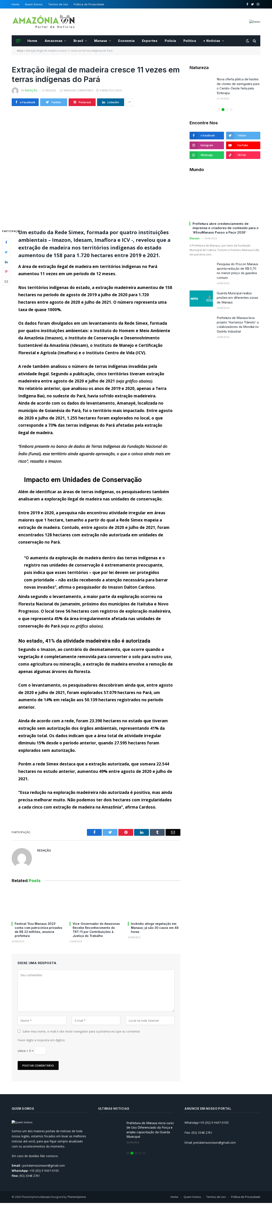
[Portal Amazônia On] (43, 22)
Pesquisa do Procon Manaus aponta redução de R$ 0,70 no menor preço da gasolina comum (237, 271)
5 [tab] (144, 1153)
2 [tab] (223, 109)
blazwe (45, 1197)
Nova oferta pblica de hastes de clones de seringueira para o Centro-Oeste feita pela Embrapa (238, 86)
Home (15, 4)
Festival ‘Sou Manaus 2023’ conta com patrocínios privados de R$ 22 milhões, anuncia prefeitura (38, 930)
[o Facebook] (6, 242)
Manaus (100, 41)
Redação (31, 90)
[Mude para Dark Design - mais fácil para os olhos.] (247, 41)
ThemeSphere (76, 1197)
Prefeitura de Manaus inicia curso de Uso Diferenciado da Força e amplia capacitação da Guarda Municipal (149, 1130)
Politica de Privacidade (89, 4)
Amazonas (54, 41)
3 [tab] (227, 109)
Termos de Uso (58, 4)
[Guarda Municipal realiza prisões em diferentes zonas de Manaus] (201, 298)
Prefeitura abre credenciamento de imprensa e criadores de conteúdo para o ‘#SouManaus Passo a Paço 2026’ (226, 228)
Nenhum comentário (78, 90)
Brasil (78, 41)
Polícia (170, 41)
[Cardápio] (18, 41)
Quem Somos (33, 4)
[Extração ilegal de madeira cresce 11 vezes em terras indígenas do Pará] (96, 166)
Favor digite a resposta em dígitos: (41, 1040)
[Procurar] (254, 41)
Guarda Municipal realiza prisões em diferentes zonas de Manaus (237, 297)
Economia (126, 41)
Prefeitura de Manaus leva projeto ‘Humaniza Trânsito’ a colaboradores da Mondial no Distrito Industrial (238, 324)
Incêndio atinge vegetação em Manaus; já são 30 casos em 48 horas (155, 928)
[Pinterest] (6, 272)
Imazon (53, 337)
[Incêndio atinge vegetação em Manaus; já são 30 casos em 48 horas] (154, 903)
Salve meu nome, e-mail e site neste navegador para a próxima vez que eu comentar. (81, 1031)
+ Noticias (211, 41)
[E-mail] (6, 281)
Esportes (150, 41)
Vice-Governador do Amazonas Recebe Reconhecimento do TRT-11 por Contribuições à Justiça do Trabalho (96, 930)
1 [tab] (219, 109)
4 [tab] (231, 109)
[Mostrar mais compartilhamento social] (129, 102)
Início (20, 50)
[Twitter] (6, 252)
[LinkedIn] (6, 262)
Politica (189, 41)
